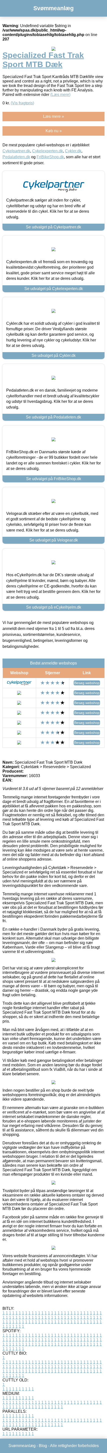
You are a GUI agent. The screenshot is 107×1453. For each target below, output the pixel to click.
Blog (43, 1446)
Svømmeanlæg (53, 8)
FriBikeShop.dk (50, 157)
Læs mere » (53, 116)
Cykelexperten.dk (47, 151)
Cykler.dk (73, 151)
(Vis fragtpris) (22, 103)
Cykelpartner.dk (16, 151)
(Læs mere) (60, 94)
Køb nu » (54, 131)
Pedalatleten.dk (16, 157)
